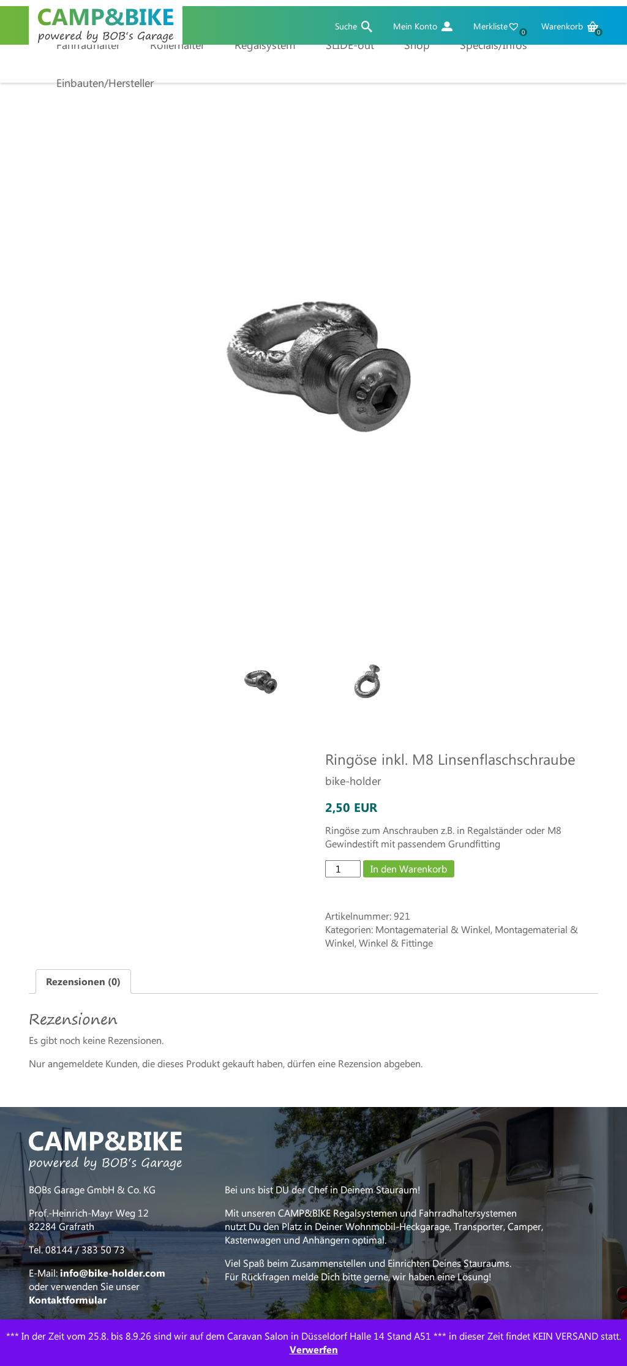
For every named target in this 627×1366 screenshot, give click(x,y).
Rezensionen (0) (83, 981)
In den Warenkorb (408, 868)
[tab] (83, 981)
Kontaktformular (68, 1299)
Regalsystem (265, 44)
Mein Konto (415, 26)
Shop (417, 44)
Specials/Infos (493, 44)
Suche (346, 26)
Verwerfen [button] (314, 1349)
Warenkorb (569, 26)
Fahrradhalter (88, 44)
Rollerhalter (177, 44)
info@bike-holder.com (112, 1272)
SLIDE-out (350, 44)
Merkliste (498, 26)
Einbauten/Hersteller (105, 82)
